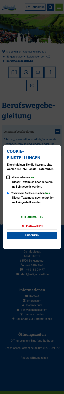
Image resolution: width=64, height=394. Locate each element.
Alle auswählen (32, 217)
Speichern (32, 235)
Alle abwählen (32, 226)
